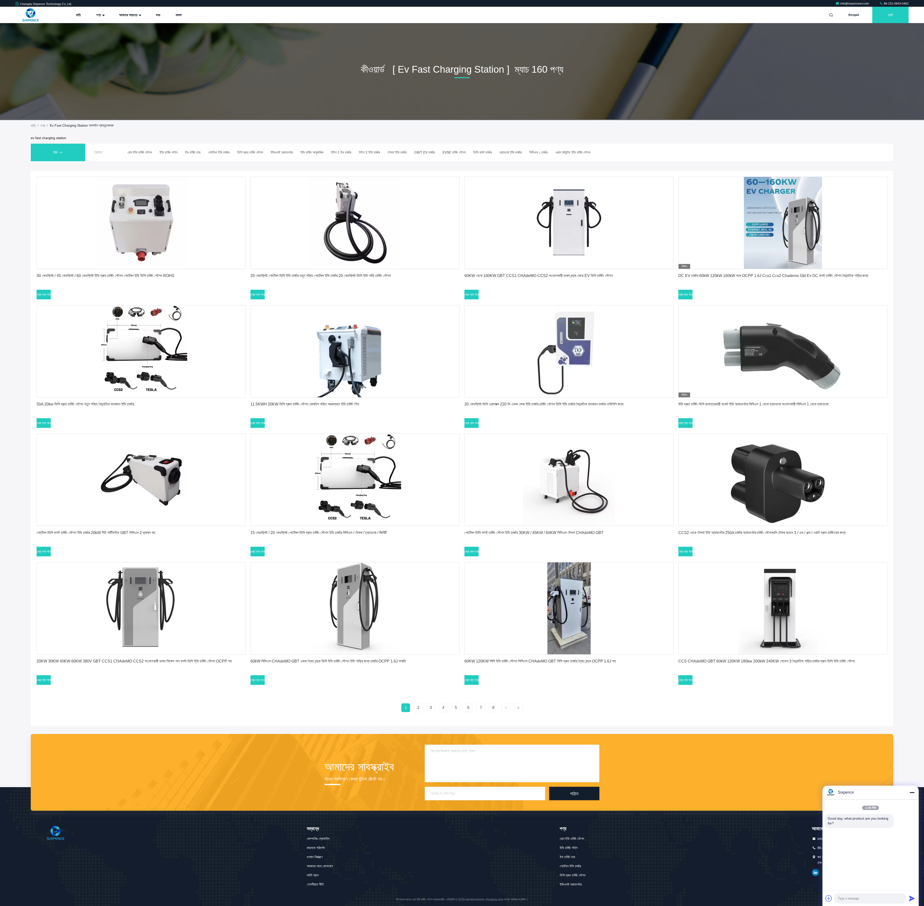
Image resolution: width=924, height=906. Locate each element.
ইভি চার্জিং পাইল (569, 848)
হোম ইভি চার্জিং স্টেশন (572, 839)
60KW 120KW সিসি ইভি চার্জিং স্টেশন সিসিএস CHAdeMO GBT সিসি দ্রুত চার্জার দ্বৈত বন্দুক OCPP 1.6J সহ (540, 661)
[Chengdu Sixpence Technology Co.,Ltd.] (30, 15)
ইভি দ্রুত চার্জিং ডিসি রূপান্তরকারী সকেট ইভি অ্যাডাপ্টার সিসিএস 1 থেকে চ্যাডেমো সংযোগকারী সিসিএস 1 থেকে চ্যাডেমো (753, 404)
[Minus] (912, 792)
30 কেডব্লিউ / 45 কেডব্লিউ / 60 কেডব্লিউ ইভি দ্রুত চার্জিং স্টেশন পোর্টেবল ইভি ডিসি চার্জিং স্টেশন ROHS (105, 276)
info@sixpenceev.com (855, 3)
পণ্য (99, 15)
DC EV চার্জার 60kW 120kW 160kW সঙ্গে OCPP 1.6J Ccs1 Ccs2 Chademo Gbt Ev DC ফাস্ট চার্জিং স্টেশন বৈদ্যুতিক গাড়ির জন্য (773, 276)
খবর (158, 15)
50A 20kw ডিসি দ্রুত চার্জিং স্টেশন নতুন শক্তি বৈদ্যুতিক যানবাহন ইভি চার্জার (85, 404)
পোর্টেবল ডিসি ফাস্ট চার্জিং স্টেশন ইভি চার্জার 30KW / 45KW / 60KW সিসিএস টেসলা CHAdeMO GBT (533, 533)
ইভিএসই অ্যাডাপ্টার (571, 884)
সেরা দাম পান (44, 294)
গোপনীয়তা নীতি (315, 884)
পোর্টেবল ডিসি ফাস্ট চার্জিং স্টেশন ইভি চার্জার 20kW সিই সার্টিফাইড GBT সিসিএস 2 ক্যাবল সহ (96, 533)
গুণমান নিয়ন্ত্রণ (314, 857)
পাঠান (574, 793)
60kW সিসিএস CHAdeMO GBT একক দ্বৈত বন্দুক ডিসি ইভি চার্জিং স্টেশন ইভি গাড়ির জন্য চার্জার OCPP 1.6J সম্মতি (328, 661)
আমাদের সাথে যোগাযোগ (320, 866)
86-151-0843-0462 (896, 3)
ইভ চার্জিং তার (567, 857)
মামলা (179, 15)
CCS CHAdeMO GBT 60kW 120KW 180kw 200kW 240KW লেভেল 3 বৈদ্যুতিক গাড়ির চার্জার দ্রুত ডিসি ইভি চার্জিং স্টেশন (766, 661)
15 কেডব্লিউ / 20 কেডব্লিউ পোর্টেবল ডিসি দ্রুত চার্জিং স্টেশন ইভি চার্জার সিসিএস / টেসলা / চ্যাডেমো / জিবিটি (318, 533)
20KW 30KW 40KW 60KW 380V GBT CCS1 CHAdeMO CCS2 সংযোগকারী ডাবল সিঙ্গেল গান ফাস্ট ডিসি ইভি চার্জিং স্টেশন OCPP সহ (134, 661)
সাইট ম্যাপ (313, 875)
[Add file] (828, 898)
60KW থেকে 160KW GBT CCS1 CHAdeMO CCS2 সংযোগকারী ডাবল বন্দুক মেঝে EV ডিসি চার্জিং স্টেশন (538, 276)
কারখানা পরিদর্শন (316, 848)
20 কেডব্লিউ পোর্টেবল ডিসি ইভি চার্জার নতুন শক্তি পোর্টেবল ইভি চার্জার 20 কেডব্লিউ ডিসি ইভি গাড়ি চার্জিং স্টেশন (320, 276)
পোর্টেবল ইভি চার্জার (570, 866)
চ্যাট (890, 15)
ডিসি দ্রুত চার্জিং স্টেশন (572, 875)
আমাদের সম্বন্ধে (128, 15)
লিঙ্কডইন (815, 872)
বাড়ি (78, 15)
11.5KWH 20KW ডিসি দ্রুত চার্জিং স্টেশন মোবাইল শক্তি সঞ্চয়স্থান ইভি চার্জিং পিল (304, 404)
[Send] (912, 898)
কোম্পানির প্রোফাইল (318, 839)
